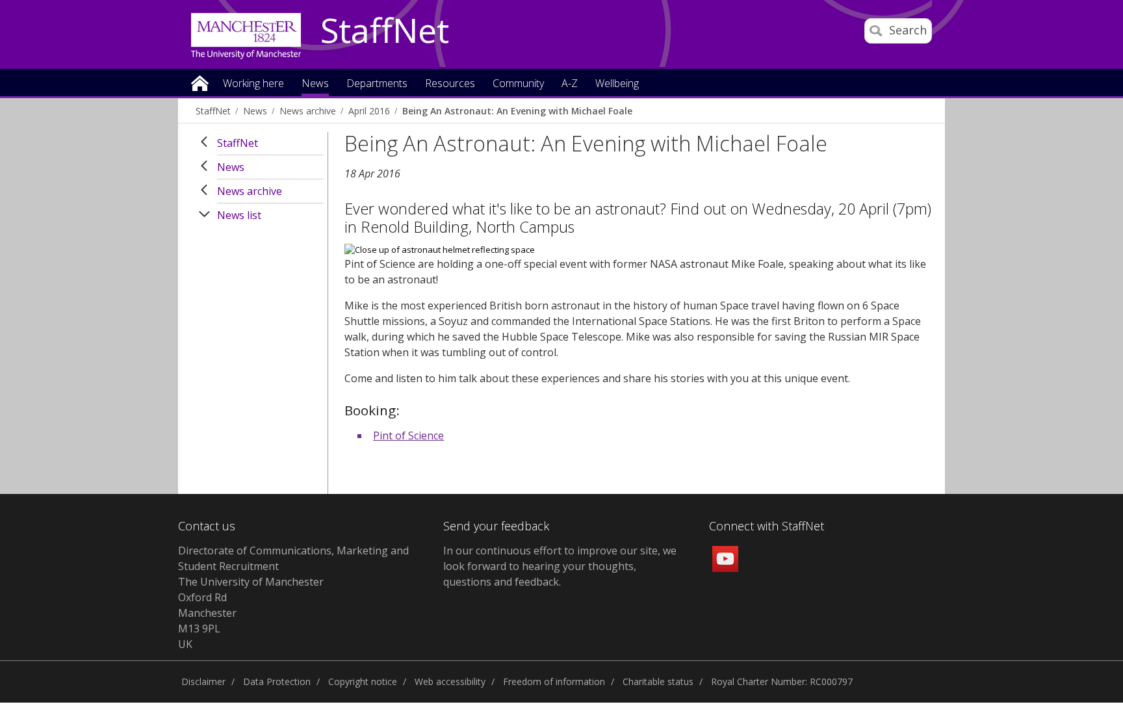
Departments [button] (376, 84)
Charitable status (658, 681)
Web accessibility (450, 681)
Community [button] (518, 84)
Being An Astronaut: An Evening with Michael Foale (517, 111)
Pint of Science (408, 435)
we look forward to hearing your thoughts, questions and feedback (560, 566)
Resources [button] (450, 84)
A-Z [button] (570, 84)
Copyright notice (362, 681)
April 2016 (369, 111)
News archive (307, 111)
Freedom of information (554, 681)
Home (200, 82)
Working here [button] (253, 84)
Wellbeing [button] (617, 84)
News (255, 111)
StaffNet (384, 31)
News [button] (315, 84)
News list (239, 215)
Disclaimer (203, 681)
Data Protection (277, 681)
